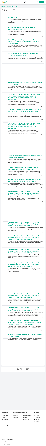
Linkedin (37, 415)
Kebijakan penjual (26, 419)
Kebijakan (25, 417)
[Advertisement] (23, 72)
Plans (11, 439)
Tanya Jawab (15, 417)
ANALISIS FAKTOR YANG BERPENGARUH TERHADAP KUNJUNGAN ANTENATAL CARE (22, 28)
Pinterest (38, 421)
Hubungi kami (15, 415)
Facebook (38, 417)
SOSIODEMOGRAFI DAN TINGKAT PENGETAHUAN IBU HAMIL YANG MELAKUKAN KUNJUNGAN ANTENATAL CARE (24, 180)
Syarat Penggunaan (27, 415)
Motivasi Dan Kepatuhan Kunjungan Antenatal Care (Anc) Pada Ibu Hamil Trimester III (25, 335)
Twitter (37, 419)
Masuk (41, 2)
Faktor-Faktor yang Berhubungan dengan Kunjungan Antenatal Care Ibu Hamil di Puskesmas (25, 156)
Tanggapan (15, 419)
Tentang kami (5, 415)
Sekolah (3, 439)
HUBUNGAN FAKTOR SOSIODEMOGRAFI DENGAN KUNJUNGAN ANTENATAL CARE (25, 16)
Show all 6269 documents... (23, 364)
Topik (8, 439)
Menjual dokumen (5, 419)
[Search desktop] (24, 2)
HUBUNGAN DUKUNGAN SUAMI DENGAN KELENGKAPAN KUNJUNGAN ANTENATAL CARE (23, 54)
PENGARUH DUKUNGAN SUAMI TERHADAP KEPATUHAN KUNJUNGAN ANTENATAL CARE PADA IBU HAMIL (23, 168)
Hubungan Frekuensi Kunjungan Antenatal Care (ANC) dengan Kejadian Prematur (25, 83)
